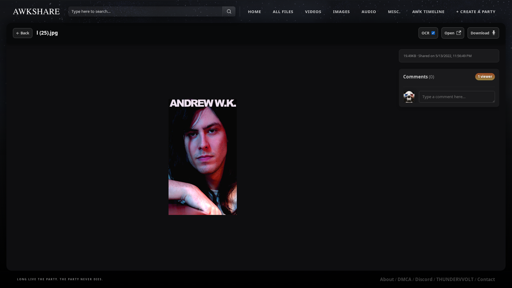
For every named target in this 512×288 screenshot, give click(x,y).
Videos (313, 11)
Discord (424, 279)
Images (341, 11)
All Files (283, 11)
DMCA (404, 279)
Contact (486, 279)
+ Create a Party (475, 11)
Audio (369, 11)
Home (254, 11)
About (387, 279)
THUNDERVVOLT (455, 279)
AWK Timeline (428, 11)
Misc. (394, 11)
